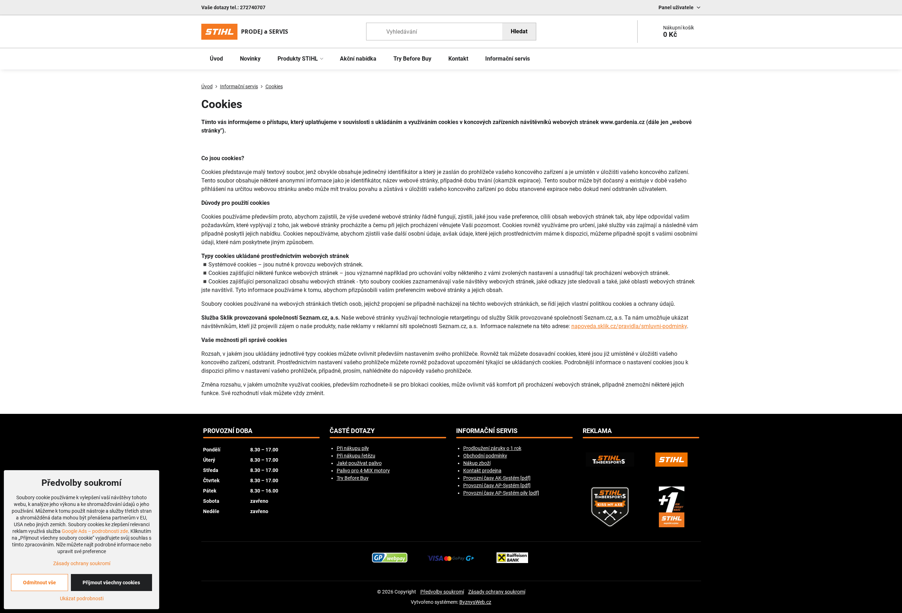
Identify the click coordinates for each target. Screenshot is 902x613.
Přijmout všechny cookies (111, 582)
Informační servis (486, 430)
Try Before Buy (353, 478)
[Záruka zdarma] (671, 507)
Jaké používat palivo (359, 463)
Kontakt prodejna (482, 470)
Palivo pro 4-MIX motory (363, 470)
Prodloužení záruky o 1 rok (492, 448)
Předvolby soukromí (442, 592)
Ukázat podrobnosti (81, 598)
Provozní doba (227, 430)
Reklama (597, 430)
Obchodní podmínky (485, 456)
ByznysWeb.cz (475, 602)
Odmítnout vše (39, 582)
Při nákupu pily (353, 448)
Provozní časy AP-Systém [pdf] (497, 485)
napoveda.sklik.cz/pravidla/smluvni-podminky (629, 326)
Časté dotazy (352, 430)
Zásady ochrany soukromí (496, 592)
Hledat (519, 31)
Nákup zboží (477, 463)
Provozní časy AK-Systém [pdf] (497, 478)
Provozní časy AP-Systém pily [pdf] (501, 493)
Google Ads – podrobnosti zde (95, 531)
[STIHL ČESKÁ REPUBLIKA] (671, 459)
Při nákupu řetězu (356, 456)
